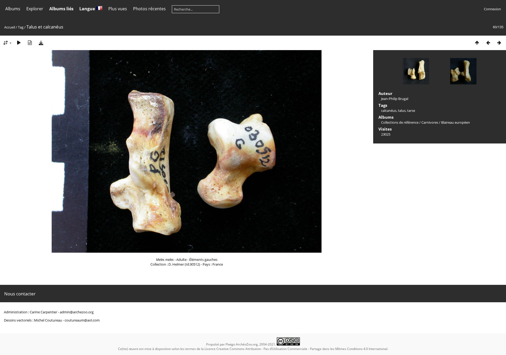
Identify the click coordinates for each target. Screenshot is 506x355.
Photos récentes (149, 9)
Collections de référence (400, 122)
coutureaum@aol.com (82, 320)
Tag (20, 27)
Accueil (9, 27)
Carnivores (429, 122)
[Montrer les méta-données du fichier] (29, 43)
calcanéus (388, 110)
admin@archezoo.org (77, 312)
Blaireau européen (455, 122)
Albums (12, 9)
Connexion (492, 9)
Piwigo (230, 344)
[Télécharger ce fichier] (40, 43)
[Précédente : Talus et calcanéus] (488, 43)
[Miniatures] (477, 43)
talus (402, 110)
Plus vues (117, 9)
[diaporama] (18, 43)
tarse (411, 110)
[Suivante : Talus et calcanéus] (499, 43)
